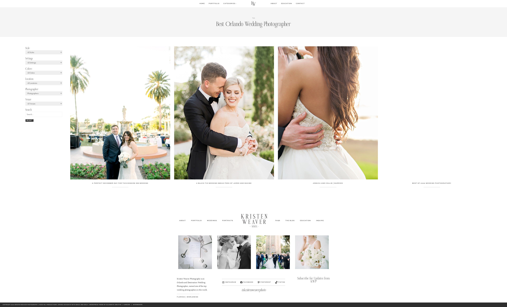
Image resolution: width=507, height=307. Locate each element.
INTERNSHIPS (137, 304)
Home (202, 3)
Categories (229, 3)
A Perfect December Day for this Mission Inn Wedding (120, 183)
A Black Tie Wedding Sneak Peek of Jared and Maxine (224, 183)
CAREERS (127, 304)
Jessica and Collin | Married (328, 183)
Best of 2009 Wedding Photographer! (431, 183)
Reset (29, 120)
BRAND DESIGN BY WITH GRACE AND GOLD (73, 304)
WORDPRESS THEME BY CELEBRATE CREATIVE (105, 304)
